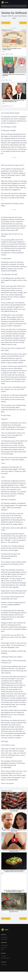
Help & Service (4, 937)
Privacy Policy (4, 947)
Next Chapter (23, 22)
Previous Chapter (5, 22)
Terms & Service (4, 945)
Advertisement (4, 939)
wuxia (6, 2)
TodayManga (3, 964)
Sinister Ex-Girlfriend (14, 13)
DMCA (2, 949)
